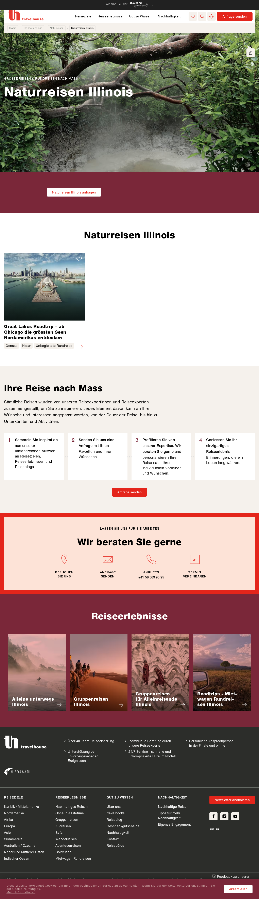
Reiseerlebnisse (110, 16)
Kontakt (113, 839)
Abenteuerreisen (68, 845)
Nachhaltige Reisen (173, 806)
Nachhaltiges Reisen (71, 806)
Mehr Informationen (20, 892)
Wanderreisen (66, 839)
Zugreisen (63, 826)
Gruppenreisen (66, 819)
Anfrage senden (129, 492)
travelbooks (116, 813)
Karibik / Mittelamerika (21, 806)
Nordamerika (14, 813)
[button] (202, 16)
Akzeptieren (238, 889)
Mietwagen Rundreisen (73, 858)
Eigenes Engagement (174, 824)
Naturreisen (57, 28)
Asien (8, 832)
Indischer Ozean (16, 858)
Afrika (8, 819)
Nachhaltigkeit (169, 16)
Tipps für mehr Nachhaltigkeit (169, 815)
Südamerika (13, 839)
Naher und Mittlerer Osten (24, 852)
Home (12, 28)
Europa (9, 826)
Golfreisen (63, 852)
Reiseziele (83, 16)
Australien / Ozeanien (20, 845)
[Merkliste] (193, 16)
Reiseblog (114, 819)
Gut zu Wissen (140, 16)
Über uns (114, 806)
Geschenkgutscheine (123, 826)
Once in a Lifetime (69, 813)
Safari (60, 832)
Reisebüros (115, 845)
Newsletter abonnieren (232, 800)
